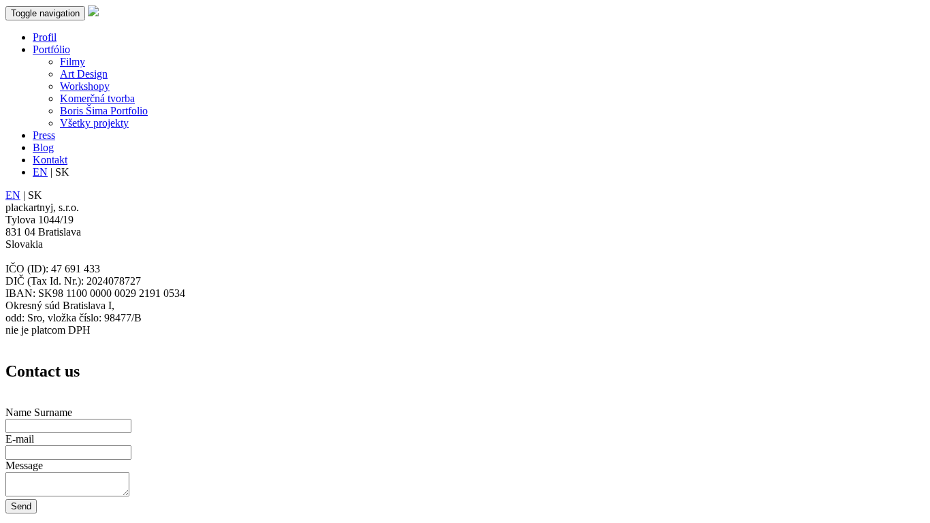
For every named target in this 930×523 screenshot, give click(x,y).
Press (44, 135)
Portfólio (51, 49)
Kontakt (50, 159)
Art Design (84, 74)
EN (40, 172)
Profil (45, 37)
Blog (43, 147)
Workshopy (85, 86)
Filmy (72, 61)
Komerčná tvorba (97, 98)
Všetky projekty (94, 123)
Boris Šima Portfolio (104, 110)
